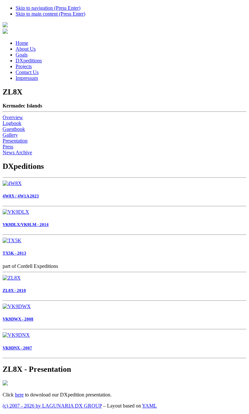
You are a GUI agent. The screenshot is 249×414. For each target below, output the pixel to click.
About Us (26, 49)
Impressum (27, 78)
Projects (24, 66)
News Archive (17, 152)
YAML (149, 405)
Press (8, 146)
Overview (13, 117)
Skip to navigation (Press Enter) (48, 8)
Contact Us (27, 72)
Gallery (10, 135)
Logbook (12, 123)
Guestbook (14, 129)
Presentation (15, 141)
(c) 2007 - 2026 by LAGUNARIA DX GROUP (52, 405)
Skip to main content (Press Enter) (50, 14)
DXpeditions (29, 60)
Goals (22, 54)
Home (22, 43)
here (19, 394)
